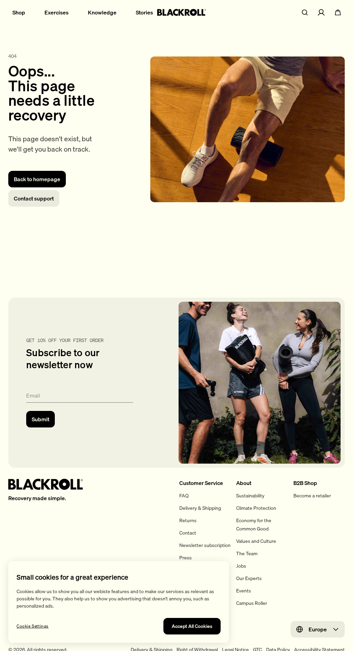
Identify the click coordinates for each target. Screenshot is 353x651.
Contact (187, 533)
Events (243, 591)
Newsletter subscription (205, 545)
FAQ (184, 495)
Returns (187, 520)
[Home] (181, 12)
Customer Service (201, 482)
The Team (247, 553)
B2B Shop (305, 482)
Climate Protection (256, 508)
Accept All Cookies (192, 626)
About (243, 482)
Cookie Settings (33, 626)
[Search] (305, 12)
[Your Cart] (338, 12)
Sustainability (250, 495)
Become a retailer (312, 495)
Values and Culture (256, 541)
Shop (18, 12)
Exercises (56, 12)
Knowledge (102, 12)
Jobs (241, 566)
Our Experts (249, 578)
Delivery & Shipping (200, 508)
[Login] (321, 12)
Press (185, 557)
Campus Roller (251, 603)
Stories (144, 12)
